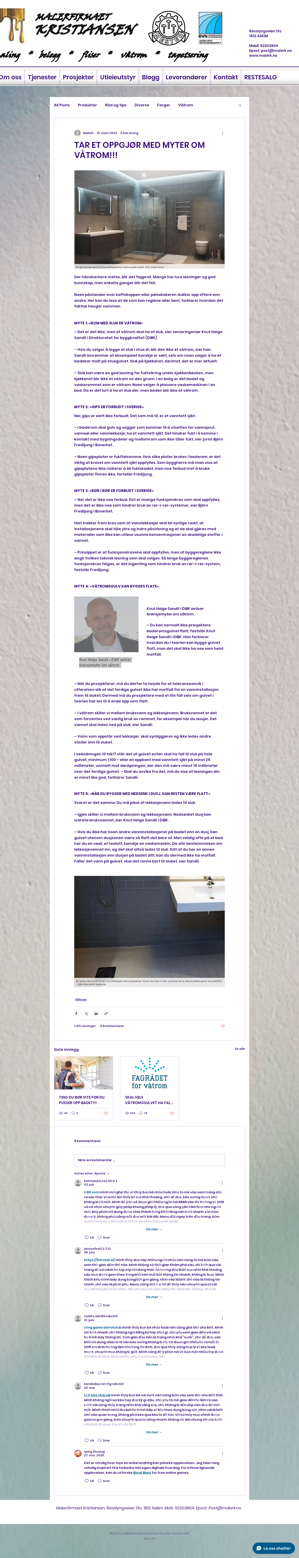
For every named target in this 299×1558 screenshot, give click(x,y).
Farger (163, 105)
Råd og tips (116, 105)
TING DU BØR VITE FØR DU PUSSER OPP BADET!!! (82, 1100)
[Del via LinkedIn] (96, 1013)
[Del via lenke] (106, 1013)
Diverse (142, 105)
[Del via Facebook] (76, 1013)
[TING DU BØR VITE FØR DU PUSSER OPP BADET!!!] (83, 1072)
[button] (240, 105)
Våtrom (185, 105)
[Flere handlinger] (222, 133)
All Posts (62, 105)
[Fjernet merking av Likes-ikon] (86, 1237)
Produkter (87, 105)
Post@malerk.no (225, 1508)
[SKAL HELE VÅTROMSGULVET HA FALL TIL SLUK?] (149, 1072)
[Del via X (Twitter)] (86, 1013)
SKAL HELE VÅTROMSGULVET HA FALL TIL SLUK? (148, 1100)
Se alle (240, 1049)
